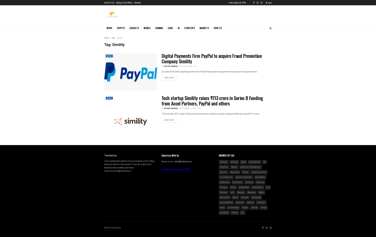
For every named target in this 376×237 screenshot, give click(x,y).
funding (249, 182)
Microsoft (224, 197)
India (233, 187)
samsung (256, 197)
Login (269, 2)
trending (224, 212)
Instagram (244, 187)
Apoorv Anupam (171, 66)
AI (179, 28)
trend (263, 207)
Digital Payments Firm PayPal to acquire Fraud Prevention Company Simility (212, 58)
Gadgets (134, 28)
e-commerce (226, 177)
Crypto (121, 28)
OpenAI (245, 197)
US (242, 212)
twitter (234, 212)
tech (222, 207)
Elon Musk (260, 177)
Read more (169, 78)
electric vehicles (244, 177)
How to (218, 28)
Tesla (244, 207)
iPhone (223, 192)
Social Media (226, 202)
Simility (120, 38)
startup (250, 202)
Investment (257, 187)
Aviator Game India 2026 (176, 169)
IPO (232, 192)
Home (106, 38)
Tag (112, 38)
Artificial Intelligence (250, 167)
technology (233, 207)
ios (267, 187)
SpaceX (239, 202)
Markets (204, 28)
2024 (243, 162)
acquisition (254, 162)
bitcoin (223, 172)
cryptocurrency (259, 172)
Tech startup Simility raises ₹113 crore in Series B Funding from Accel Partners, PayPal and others (212, 100)
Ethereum (224, 182)
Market (241, 192)
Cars (170, 28)
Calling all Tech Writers (124, 2)
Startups (189, 28)
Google (223, 187)
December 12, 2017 (188, 108)
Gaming (159, 28)
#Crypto (223, 162)
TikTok (254, 207)
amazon (224, 167)
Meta (261, 192)
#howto (234, 162)
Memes (147, 28)
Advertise (137, 2)
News (109, 28)
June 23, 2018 (186, 66)
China (245, 172)
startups (261, 202)
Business (235, 172)
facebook (237, 182)
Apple (234, 167)
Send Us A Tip (109, 2)
